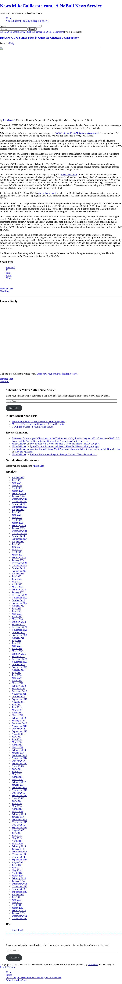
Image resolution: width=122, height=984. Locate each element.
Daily (11, 43)
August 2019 (18, 702)
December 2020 (19, 659)
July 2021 (16, 640)
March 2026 (17, 490)
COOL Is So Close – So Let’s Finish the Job (33, 426)
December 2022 (19, 595)
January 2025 (18, 528)
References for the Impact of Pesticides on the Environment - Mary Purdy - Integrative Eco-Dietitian (59, 438)
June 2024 (17, 547)
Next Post (4, 291)
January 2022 (18, 624)
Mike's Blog (38, 466)
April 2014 (17, 873)
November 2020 (19, 662)
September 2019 (19, 699)
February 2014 (19, 878)
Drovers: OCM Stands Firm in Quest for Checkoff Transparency (39, 37)
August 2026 (18, 477)
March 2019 (17, 715)
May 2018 (17, 742)
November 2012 (19, 918)
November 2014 (19, 854)
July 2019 (16, 704)
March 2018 (17, 747)
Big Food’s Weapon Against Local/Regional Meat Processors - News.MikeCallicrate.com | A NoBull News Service (66, 449)
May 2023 (17, 581)
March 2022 (17, 619)
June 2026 (17, 482)
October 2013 (18, 889)
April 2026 (17, 488)
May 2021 (17, 646)
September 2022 (19, 603)
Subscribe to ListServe (16, 980)
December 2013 (19, 883)
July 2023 (16, 576)
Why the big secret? (24, 451)
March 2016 (17, 811)
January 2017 (18, 785)
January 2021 (18, 656)
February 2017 (19, 782)
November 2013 (19, 886)
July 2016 (16, 801)
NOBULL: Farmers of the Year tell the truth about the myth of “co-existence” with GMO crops (66, 439)
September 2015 (19, 827)
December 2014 (19, 851)
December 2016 (19, 787)
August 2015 (18, 830)
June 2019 (17, 707)
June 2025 (17, 515)
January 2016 (18, 817)
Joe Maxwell (9, 120)
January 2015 (18, 849)
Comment (59, 32)
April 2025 (17, 520)
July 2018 (16, 736)
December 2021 (19, 627)
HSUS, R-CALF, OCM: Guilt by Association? (77, 133)
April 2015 (17, 841)
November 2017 (19, 758)
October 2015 (18, 825)
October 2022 (18, 600)
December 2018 (19, 723)
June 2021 (17, 643)
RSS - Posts (17, 930)
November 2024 (19, 533)
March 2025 (17, 523)
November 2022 (19, 597)
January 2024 (18, 560)
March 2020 (17, 683)
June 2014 (17, 867)
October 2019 (18, 696)
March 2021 (17, 651)
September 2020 (19, 667)
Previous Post (6, 288)
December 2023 (19, 563)
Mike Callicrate (19, 443)
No (52, 32)
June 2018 (17, 739)
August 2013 (18, 894)
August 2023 (18, 573)
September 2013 (19, 891)
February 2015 (19, 846)
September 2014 (19, 859)
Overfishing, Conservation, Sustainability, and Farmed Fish (33, 977)
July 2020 (16, 672)
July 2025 (16, 512)
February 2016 (19, 814)
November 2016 (19, 790)
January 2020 (18, 688)
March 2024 (17, 555)
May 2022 (17, 613)
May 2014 (17, 870)
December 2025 (19, 498)
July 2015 (16, 833)
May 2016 (17, 806)
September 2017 (19, 763)
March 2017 (17, 779)
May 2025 (17, 517)
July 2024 (16, 544)
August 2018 (18, 734)
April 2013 (17, 905)
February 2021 (19, 654)
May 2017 (17, 774)
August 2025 (18, 509)
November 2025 (19, 501)
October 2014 (18, 857)
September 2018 (19, 731)
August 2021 (18, 637)
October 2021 (18, 632)
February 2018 (19, 750)
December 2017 (19, 755)
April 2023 (17, 584)
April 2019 (17, 712)
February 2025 (19, 525)
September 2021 (19, 635)
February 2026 (19, 493)
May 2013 (17, 902)
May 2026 (17, 485)
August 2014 (18, 862)
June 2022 (17, 611)
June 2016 (17, 803)
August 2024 (18, 541)
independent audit (69, 174)
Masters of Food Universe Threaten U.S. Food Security (38, 424)
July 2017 (16, 768)
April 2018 (17, 744)
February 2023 (19, 589)
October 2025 (18, 504)
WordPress (93, 964)
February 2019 (19, 718)
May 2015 (17, 838)
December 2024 (19, 531)
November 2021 (19, 629)
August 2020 (18, 670)
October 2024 (18, 536)
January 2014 (18, 881)
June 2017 (17, 771)
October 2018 (18, 728)
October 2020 (18, 664)
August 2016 (18, 798)
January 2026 (18, 496)
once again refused (47, 193)
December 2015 (19, 819)
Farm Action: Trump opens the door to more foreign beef (38, 421)
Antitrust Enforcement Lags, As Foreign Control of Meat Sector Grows (63, 454)
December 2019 (19, 691)
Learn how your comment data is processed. (57, 373)
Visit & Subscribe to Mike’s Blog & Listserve (27, 21)
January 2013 (18, 913)
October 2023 (18, 568)
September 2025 (19, 507)
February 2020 (19, 686)
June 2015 (17, 835)
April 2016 (17, 809)
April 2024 (17, 552)
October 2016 (18, 793)
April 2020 (17, 680)
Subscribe (14, 408)
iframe (9, 975)
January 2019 (18, 720)
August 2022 (18, 605)
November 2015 (19, 822)
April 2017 (17, 776)
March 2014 (17, 875)
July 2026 (16, 480)
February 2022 (19, 621)
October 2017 (18, 760)
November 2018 (19, 726)
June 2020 (17, 675)
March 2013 (17, 907)
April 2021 (17, 648)
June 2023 (17, 579)
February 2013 (19, 910)
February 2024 (19, 557)
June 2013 (17, 899)
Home (9, 18)
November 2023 (19, 565)
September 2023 (19, 571)
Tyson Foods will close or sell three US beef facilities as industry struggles (64, 443)
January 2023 (18, 592)
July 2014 (16, 865)
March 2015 (17, 843)
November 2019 (19, 694)
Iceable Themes (7, 967)
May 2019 (17, 710)
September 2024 (19, 539)
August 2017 (18, 766)
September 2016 (19, 795)
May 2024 (17, 549)
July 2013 (16, 897)
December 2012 (19, 915)
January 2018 (18, 752)
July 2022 (16, 608)
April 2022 (17, 616)
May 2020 (17, 678)
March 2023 (17, 587)
